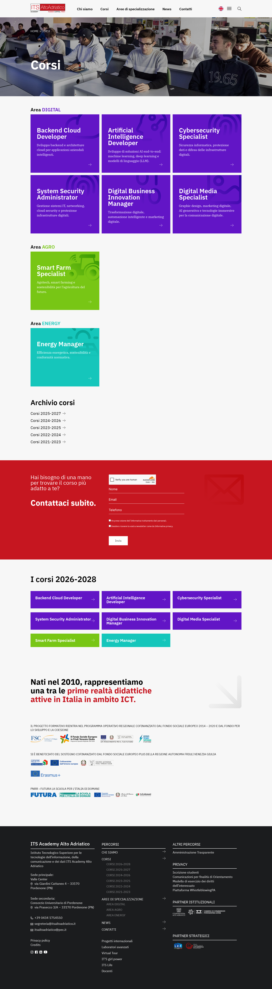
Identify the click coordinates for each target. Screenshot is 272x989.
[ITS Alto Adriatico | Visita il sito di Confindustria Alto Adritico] (179, 912)
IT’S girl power (112, 959)
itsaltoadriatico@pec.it (50, 929)
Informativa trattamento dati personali (148, 520)
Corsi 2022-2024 (46, 434)
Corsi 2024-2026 (46, 420)
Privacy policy (40, 940)
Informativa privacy (163, 526)
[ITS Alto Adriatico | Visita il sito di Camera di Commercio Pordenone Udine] (206, 912)
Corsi (104, 9)
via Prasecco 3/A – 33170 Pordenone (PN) (64, 907)
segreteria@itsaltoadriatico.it (55, 923)
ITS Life (107, 965)
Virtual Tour (110, 953)
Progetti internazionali (117, 941)
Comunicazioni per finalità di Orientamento (202, 877)
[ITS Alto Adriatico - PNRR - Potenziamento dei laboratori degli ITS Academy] (91, 795)
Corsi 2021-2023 (46, 441)
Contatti (185, 9)
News (166, 9)
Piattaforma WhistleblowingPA (194, 890)
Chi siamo (85, 9)
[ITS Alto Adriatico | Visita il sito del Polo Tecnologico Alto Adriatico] (194, 946)
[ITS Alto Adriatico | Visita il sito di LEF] (178, 946)
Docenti (107, 971)
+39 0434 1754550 (48, 917)
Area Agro (114, 910)
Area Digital (115, 904)
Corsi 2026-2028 (118, 864)
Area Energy (115, 915)
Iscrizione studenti (186, 872)
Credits (36, 945)
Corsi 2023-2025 (46, 427)
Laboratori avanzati (115, 947)
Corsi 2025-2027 (46, 413)
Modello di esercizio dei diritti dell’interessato (193, 883)
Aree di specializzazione (135, 9)
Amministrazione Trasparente (193, 852)
